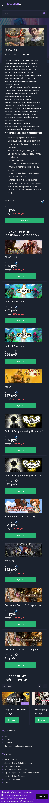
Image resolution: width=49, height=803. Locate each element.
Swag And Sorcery (12, 766)
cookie (30, 801)
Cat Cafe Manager (12, 779)
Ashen (8, 386)
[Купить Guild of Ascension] (23, 291)
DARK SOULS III (11, 760)
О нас (6, 736)
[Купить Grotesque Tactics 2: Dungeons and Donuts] (23, 595)
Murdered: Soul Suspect (14, 776)
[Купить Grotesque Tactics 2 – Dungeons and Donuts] (23, 639)
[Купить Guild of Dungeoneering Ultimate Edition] (23, 421)
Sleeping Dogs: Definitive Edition (18, 763)
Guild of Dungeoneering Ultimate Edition (27, 431)
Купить (24, 220)
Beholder (8, 782)
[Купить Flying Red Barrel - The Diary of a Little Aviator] (23, 506)
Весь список (7, 686)
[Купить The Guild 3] (23, 247)
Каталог (8, 739)
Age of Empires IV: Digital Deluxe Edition (21, 773)
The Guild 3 (11, 257)
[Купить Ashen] (23, 376)
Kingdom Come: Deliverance (18, 709)
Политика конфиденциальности (18, 746)
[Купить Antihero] (23, 550)
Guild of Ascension (14, 301)
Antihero (9, 560)
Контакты (8, 743)
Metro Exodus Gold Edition (15, 769)
